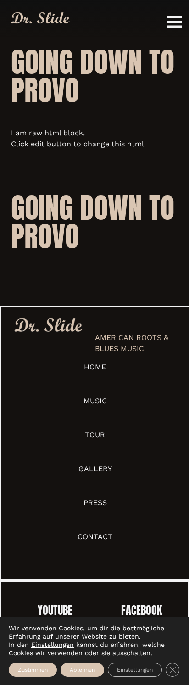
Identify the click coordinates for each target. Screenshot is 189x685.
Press (95, 502)
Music (95, 400)
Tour (95, 434)
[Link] (39, 19)
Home (95, 366)
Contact (95, 536)
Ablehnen (82, 670)
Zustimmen (33, 670)
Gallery (95, 468)
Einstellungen (52, 644)
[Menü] (174, 22)
